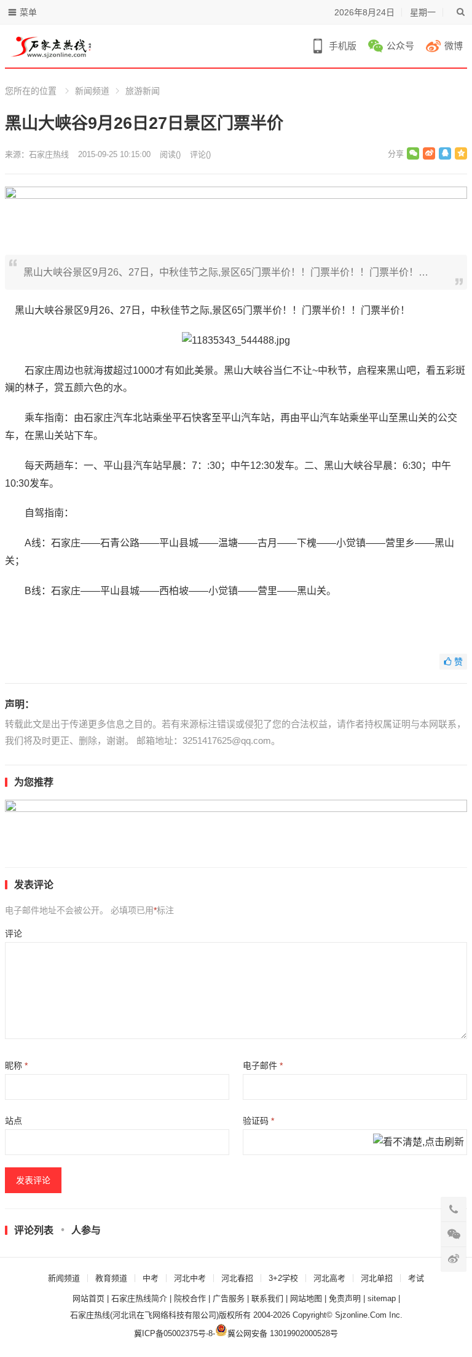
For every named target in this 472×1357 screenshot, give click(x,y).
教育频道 (111, 1278)
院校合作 (190, 1298)
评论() (200, 154)
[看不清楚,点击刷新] (418, 1143)
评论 (13, 933)
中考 (151, 1278)
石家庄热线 (49, 154)
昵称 (16, 1065)
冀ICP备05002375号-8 (173, 1333)
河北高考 (329, 1278)
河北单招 (377, 1278)
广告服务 (229, 1298)
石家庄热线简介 (139, 1298)
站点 (13, 1121)
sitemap (382, 1298)
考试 (416, 1278)
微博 (453, 46)
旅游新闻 (142, 91)
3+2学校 (283, 1278)
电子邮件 (263, 1065)
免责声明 (345, 1298)
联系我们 (267, 1298)
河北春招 (237, 1278)
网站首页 (88, 1298)
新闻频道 (92, 91)
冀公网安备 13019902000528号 (282, 1333)
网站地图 (306, 1298)
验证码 (258, 1121)
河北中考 (190, 1278)
